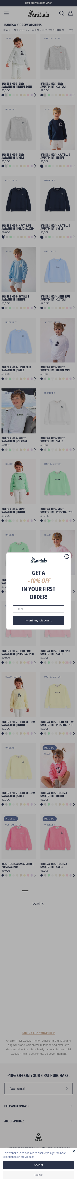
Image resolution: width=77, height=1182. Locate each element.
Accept (38, 1165)
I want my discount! (38, 620)
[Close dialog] (67, 556)
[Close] (74, 1151)
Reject (38, 1174)
